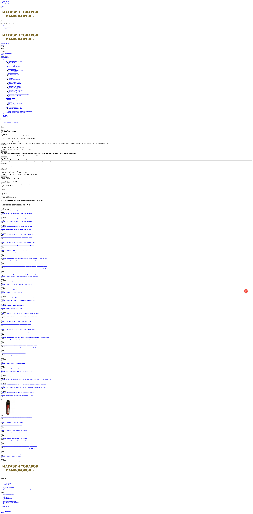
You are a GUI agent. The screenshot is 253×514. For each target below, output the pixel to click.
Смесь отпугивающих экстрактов (27, 138)
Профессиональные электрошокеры (16, 84)
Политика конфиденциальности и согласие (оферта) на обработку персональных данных (23, 489)
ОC (3, 138)
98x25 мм (11, 172)
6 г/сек (10, 147)
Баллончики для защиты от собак (15, 70)
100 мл (19, 178)
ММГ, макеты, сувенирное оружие (13, 107)
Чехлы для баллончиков (13, 77)
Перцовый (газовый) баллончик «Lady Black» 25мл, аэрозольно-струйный (17, 245)
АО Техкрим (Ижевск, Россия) (9, 200)
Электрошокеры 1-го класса (14, 86)
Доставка (5, 115)
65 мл (8, 178)
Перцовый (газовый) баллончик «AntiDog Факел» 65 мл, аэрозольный (16, 371)
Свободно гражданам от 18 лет (9, 197)
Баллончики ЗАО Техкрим (14, 71)
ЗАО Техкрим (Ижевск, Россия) (26, 200)
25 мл (3, 178)
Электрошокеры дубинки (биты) (15, 90)
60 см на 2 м (46, 162)
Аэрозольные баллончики (14, 67)
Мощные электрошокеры (14, 82)
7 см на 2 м (5, 159)
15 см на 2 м (20, 159)
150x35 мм (34, 174)
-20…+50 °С (5, 181)
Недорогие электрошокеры (14, 83)
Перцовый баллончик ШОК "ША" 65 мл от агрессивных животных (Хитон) (18, 300)
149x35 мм (26, 174)
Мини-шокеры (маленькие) (14, 81)
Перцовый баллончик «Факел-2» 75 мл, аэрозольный (12, 355)
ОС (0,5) (23, 141)
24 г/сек (22, 149)
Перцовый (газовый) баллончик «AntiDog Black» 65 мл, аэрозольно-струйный (18, 347)
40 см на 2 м (22, 162)
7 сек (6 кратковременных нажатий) (29, 155)
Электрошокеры (9, 78)
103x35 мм (25, 172)
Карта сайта (5, 486)
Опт (4, 488)
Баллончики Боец (12, 69)
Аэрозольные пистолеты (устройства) (14, 61)
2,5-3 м (13, 166)
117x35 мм (19, 174)
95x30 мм (4, 172)
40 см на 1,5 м (13, 162)
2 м (3, 166)
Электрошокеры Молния (14, 91)
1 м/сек (4, 192)
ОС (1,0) (4, 143)
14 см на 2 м (12, 159)
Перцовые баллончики (8, 496)
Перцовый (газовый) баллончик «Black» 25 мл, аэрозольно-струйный (16, 237)
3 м (17, 166)
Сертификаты (6, 484)
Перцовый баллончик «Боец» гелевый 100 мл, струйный (13, 433)
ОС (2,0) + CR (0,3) (92, 143)
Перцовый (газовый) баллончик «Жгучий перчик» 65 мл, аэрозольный (16, 221)
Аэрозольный (18, 135)
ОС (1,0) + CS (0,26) (36, 143)
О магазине (5, 480)
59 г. (3, 133)
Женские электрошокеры (14, 79)
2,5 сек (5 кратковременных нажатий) (11, 153)
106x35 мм (5, 174)
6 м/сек (4, 189)
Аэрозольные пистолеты (8, 494)
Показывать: (3, 209)
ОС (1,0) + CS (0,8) (81, 143)
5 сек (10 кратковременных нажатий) (68, 153)
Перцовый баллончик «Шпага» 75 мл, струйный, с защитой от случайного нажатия (19, 316)
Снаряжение (6, 503)
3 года (4, 194)
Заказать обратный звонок (6, 3)
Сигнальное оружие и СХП (12, 100)
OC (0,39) (4, 141)
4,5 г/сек (4, 147)
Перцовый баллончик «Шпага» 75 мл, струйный (11, 456)
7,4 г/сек (16, 147)
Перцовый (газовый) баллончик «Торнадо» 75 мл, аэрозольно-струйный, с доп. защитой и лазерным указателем (26, 379)
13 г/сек (4, 149)
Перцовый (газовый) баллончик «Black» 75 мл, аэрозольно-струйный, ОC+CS (18, 448)
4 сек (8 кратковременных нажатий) (49, 153)
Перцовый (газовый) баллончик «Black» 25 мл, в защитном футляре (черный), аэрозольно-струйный (23, 268)
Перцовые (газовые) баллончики (13, 66)
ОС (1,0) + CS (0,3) (47, 143)
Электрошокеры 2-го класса (14, 87)
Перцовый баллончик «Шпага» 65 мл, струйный (11, 308)
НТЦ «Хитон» (39, 200)
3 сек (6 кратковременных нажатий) (30, 153)
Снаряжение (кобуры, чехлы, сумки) (16, 65)
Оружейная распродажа (8, 487)
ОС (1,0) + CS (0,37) (70, 143)
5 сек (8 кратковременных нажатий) (10, 155)
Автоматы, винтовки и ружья (15, 108)
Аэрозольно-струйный (7, 135)
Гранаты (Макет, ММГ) (13, 110)
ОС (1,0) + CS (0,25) (25, 143)
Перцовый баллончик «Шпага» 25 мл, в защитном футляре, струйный (16, 284)
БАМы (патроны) (12, 62)
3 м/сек (4, 186)
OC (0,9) (11, 141)
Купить (2, 216)
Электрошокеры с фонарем (14, 95)
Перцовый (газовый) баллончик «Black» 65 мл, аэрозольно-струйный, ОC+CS (18, 332)
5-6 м (8, 168)
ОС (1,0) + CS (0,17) (13, 143)
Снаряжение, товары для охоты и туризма (15, 112)
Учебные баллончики (13, 75)
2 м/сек (10, 192)
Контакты (5, 29)
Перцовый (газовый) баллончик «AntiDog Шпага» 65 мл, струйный (16, 324)
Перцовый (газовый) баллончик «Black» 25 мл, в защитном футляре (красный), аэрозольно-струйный (23, 260)
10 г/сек (22, 147)
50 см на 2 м (38, 162)
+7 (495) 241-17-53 (5, 506)
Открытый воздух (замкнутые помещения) (23, 184)
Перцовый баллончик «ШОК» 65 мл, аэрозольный (12, 292)
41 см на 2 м (30, 162)
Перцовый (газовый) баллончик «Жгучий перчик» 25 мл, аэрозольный (16, 213)
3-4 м (3, 168)
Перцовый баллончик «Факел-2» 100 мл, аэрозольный (13, 363)
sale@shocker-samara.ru (6, 5)
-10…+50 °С (13, 181)
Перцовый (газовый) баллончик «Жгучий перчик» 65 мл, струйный (16, 229)
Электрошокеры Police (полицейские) (16, 88)
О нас (4, 25)
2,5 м (7, 166)
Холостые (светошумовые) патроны (16, 106)
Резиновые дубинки (10, 98)
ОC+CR (8, 138)
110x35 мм (12, 174)
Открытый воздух (6, 184)
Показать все (3, 144)
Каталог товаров (7, 59)
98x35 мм (18, 172)
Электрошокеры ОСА (13, 92)
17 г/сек (10, 149)
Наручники (8, 99)
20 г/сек (16, 149)
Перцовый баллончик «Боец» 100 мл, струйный (11, 425)
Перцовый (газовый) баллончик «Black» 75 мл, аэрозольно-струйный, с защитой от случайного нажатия (24, 339)
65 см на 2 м (54, 162)
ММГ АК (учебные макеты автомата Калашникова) (20, 111)
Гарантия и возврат (7, 483)
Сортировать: (4, 208)
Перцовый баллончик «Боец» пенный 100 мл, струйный (13, 440)
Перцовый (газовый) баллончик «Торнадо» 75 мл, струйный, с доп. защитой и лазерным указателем (23, 387)
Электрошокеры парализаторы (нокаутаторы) (18, 94)
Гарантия (5, 28)
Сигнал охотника (12, 104)
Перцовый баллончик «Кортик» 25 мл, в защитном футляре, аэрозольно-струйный (19, 276)
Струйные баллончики (13, 74)
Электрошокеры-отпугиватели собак (16, 96)
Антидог (10, 102)
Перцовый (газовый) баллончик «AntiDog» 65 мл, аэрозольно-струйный (17, 395)
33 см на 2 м (5, 162)
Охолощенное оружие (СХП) (15, 103)
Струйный (26, 135)
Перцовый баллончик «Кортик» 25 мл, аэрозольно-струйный (14, 253)
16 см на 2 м (28, 159)
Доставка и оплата (7, 27)
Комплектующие (12, 63)
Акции (4, 113)
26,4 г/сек (28, 149)
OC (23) (17, 141)
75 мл (13, 178)
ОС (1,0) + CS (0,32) (59, 143)
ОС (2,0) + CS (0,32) (104, 143)
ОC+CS (14, 138)
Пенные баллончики (13, 73)
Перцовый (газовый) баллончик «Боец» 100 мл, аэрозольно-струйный (16, 417)
